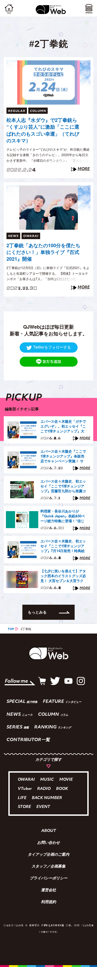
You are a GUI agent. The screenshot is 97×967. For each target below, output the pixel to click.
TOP (11, 629)
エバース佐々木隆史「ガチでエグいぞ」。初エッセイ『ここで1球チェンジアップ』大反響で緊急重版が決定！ (63, 426)
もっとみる (37, 612)
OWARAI (26, 780)
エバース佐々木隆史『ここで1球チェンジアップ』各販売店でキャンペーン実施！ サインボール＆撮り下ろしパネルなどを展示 (63, 456)
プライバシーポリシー (48, 878)
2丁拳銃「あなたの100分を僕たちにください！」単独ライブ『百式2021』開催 (43, 252)
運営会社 (48, 890)
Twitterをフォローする (52, 347)
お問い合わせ (48, 843)
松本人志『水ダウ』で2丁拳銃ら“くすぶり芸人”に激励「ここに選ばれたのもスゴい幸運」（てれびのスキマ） (42, 130)
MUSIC (47, 780)
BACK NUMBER (47, 798)
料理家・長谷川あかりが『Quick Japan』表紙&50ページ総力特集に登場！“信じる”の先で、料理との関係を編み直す (62, 516)
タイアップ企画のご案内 (48, 855)
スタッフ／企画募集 (48, 867)
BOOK (62, 789)
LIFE (22, 798)
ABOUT (48, 831)
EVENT (43, 807)
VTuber (25, 789)
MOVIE (66, 780)
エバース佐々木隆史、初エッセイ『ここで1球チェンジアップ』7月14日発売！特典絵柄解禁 (63, 546)
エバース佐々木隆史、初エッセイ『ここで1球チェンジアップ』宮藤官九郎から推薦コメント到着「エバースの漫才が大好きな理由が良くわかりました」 (63, 486)
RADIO (44, 789)
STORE (24, 807)
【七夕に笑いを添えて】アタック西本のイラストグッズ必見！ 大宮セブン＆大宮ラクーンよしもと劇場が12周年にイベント (63, 576)
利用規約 (48, 902)
